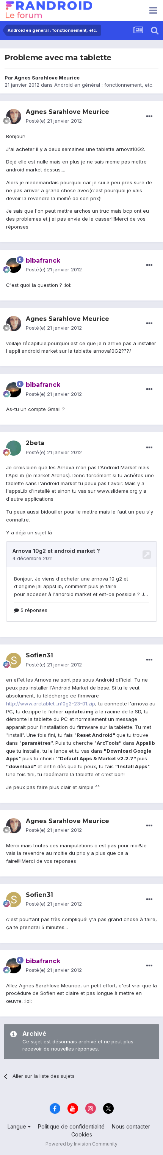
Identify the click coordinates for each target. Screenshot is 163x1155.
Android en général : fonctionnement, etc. (104, 85)
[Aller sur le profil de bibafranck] (13, 265)
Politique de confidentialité (71, 1126)
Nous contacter (131, 1126)
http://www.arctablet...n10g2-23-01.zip (50, 703)
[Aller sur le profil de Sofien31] (13, 660)
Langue (18, 1126)
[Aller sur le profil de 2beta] (13, 448)
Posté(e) (54, 121)
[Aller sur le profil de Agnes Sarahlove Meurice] (13, 116)
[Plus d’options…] (149, 116)
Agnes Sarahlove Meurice (47, 78)
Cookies (81, 1134)
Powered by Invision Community (81, 1144)
